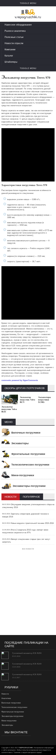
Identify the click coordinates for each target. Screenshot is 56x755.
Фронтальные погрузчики (28, 454)
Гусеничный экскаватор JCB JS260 (26, 674)
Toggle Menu (28, 3)
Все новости (28, 549)
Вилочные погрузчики (25, 432)
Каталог (9, 55)
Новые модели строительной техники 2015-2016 (32, 523)
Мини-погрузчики (22, 475)
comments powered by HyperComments (19, 380)
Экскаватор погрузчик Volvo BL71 (27, 399)
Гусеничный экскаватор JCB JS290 (26, 653)
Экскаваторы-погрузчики (29, 486)
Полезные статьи (14, 37)
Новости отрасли (14, 43)
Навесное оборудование (18, 24)
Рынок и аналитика (15, 31)
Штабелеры (11, 62)
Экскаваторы (20, 443)
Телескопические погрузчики (30, 464)
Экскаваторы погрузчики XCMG (44, 399)
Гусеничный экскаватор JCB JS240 (26, 664)
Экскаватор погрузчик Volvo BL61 (9, 409)
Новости (5, 694)
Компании (10, 49)
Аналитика (6, 698)
